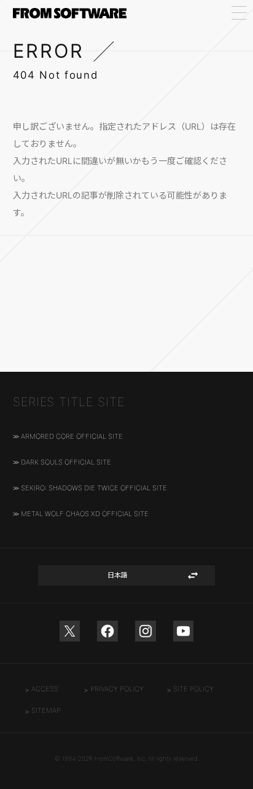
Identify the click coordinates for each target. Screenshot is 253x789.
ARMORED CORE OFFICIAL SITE (72, 436)
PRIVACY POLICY (117, 689)
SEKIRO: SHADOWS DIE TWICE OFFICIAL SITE (94, 488)
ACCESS (44, 689)
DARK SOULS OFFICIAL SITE (66, 462)
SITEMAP (46, 710)
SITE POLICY (193, 689)
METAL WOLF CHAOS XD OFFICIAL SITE (85, 513)
